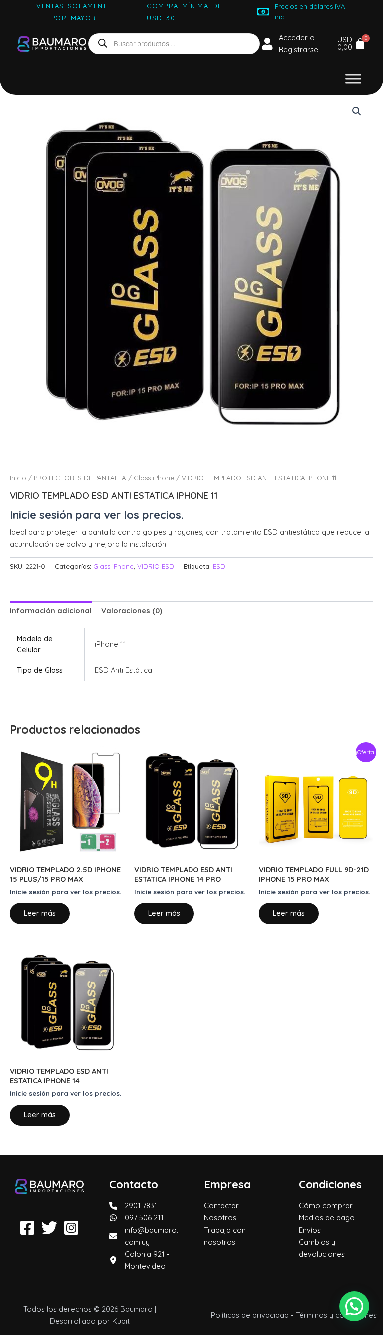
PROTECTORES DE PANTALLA (80, 478)
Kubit (121, 1321)
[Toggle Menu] (353, 79)
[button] (357, 111)
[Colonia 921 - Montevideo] (144, 1260)
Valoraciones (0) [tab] (131, 610)
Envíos (310, 1230)
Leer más (40, 913)
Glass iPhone (154, 478)
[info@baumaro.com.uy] (144, 1236)
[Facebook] (27, 1228)
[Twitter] (49, 1228)
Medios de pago (327, 1217)
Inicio (18, 478)
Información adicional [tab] (51, 610)
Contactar (221, 1205)
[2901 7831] (133, 1206)
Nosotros (220, 1217)
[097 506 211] (136, 1218)
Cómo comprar (326, 1205)
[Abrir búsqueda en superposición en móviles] (174, 44)
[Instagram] (71, 1228)
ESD (219, 566)
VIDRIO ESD (155, 566)
